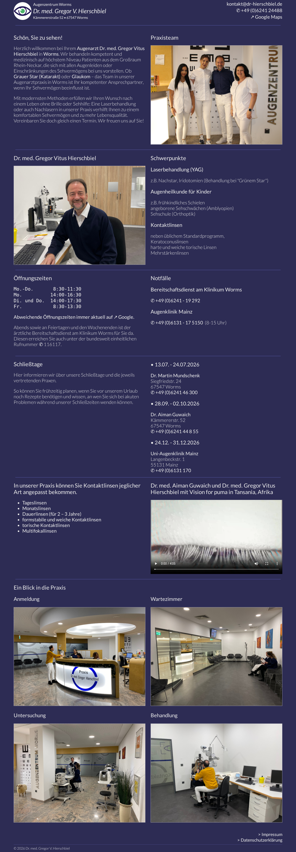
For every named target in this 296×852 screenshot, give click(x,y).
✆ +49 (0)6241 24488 (258, 10)
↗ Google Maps (265, 17)
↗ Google (123, 317)
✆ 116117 (50, 344)
